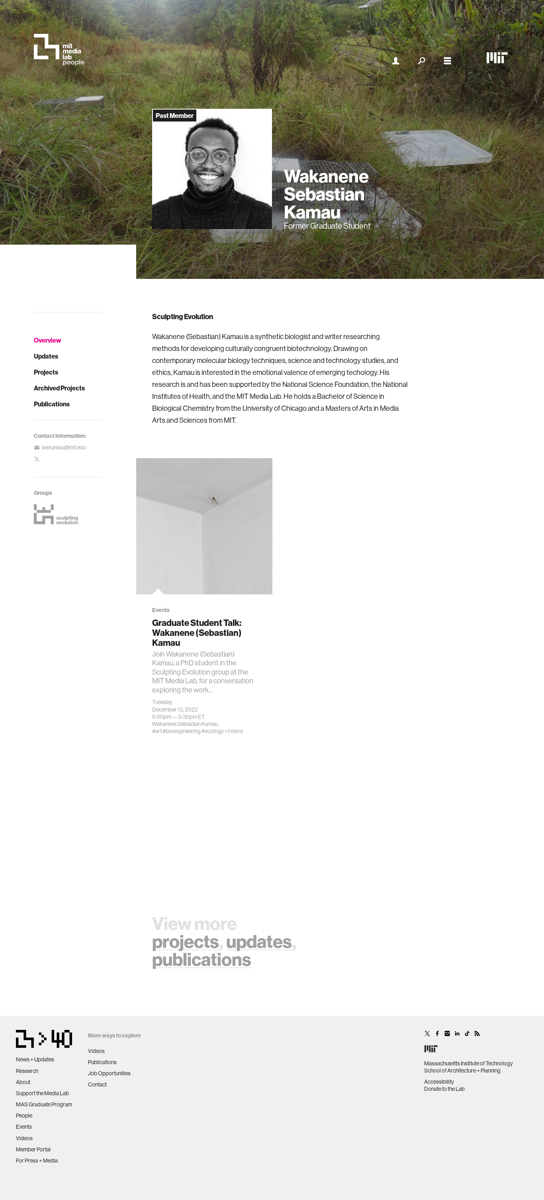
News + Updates (35, 1059)
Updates (46, 356)
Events (24, 1126)
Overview (47, 340)
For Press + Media (37, 1160)
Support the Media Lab (42, 1093)
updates (259, 941)
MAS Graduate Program (44, 1104)
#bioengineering (181, 731)
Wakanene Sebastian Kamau (185, 723)
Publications (52, 404)
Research (27, 1071)
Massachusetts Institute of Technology (468, 1063)
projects (185, 941)
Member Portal (33, 1149)
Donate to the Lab (444, 1088)
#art (157, 731)
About (23, 1082)
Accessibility (439, 1081)
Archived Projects (59, 388)
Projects (46, 372)
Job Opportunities (109, 1073)
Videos (24, 1138)
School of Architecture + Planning (462, 1070)
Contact (97, 1084)
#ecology (213, 731)
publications (201, 959)
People (24, 1115)
